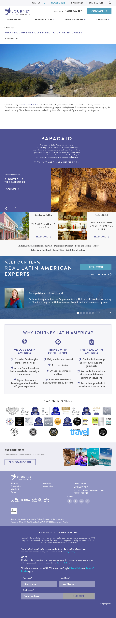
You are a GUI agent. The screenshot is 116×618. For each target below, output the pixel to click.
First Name (27, 578)
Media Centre (81, 487)
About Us (101, 19)
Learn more (10, 189)
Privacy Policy (16, 486)
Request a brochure (20, 462)
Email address (28, 590)
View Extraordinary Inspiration (57, 162)
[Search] (110, 2)
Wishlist (37, 2)
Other (95, 245)
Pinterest (75, 501)
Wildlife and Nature (75, 250)
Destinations (14, 19)
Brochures (77, 2)
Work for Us (15, 489)
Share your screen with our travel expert (89, 491)
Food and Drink (83, 245)
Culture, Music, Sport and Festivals (35, 245)
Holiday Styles (43, 19)
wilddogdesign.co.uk (105, 603)
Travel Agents (81, 483)
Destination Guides (63, 245)
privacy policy (69, 551)
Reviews (13, 492)
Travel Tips (58, 250)
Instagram (87, 501)
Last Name (65, 578)
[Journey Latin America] (17, 11)
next (15, 208)
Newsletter (58, 3)
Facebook (69, 501)
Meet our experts (100, 274)
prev (6, 208)
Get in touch (96, 267)
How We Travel (74, 19)
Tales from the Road (41, 250)
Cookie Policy (48, 486)
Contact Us (99, 11)
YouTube (81, 501)
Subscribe (78, 596)
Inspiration (96, 2)
